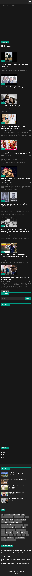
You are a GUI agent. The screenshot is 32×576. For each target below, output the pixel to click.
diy (8, 517)
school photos (16, 532)
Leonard (5, 552)
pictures (24, 527)
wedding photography (19, 537)
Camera (13, 514)
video (23, 535)
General (5, 452)
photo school (4, 527)
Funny (27, 517)
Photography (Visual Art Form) (8, 524)
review (24, 529)
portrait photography (10, 529)
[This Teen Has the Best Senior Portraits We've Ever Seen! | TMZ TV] (9, 270)
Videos (3, 61)
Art (2, 514)
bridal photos (7, 514)
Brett (4, 559)
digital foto (4, 517)
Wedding (3, 537)
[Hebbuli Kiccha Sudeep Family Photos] (9, 99)
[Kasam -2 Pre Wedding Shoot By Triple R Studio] (9, 79)
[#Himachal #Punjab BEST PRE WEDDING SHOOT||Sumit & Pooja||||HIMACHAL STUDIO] (9, 248)
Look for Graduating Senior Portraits (16, 492)
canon (18, 514)
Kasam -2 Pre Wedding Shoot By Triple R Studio (15, 87)
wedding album (10, 537)
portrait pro (19, 529)
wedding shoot (12, 540)
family (15, 517)
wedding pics (4, 540)
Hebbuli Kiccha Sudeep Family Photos (12, 106)
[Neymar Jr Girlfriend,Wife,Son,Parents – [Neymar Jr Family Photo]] (9, 171)
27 (30, 108)
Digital (23, 514)
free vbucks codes (7, 550)
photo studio (17, 527)
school (3, 532)
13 (30, 68)
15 (30, 89)
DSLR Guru (3, 2)
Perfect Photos (6, 454)
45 (30, 235)
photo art (16, 519)
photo (11, 519)
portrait (3, 529)
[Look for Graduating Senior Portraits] (4, 494)
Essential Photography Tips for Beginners (17, 479)
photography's (19, 522)
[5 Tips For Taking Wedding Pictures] (4, 500)
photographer (4, 522)
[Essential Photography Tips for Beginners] (4, 481)
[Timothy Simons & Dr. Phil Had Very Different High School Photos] (9, 197)
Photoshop (5, 457)
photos (25, 524)
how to (3, 519)
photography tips (19, 524)
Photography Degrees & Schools (22, 550)
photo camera (23, 519)
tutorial (19, 535)
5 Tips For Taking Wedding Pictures (15, 498)
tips (15, 535)
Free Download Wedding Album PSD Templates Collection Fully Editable (15, 564)
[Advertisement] (16, 23)
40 (30, 208)
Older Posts (5, 291)
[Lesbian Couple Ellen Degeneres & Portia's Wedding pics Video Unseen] (9, 119)
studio (11, 535)
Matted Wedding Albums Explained (18, 552)
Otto (4, 555)
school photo (9, 532)
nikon (7, 519)
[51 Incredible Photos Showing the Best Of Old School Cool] (9, 57)
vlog (27, 535)
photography (11, 522)
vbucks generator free (8, 563)
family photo (21, 517)
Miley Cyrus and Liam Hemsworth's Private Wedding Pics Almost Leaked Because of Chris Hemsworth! (15, 231)
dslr (12, 517)
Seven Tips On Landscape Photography (16, 473)
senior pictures (5, 535)
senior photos (24, 532)
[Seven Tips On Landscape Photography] (4, 474)
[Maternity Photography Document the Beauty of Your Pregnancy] (4, 487)
